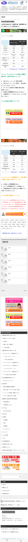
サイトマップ (5, 432)
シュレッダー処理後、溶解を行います (11, 392)
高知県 (9, 254)
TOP (13, 502)
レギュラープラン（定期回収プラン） (11, 371)
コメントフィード (6, 490)
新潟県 (9, 279)
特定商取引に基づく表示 (7, 444)
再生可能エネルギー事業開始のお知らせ (10, 531)
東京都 (5, 341)
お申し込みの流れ (7, 410)
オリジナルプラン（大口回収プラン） (11, 365)
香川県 (9, 273)
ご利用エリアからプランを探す (8, 338)
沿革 (5, 423)
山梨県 (9, 260)
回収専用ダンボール (8, 404)
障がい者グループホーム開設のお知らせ (10, 528)
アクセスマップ (7, 429)
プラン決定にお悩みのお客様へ (10, 374)
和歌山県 (9, 267)
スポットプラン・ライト (10, 356)
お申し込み (4, 407)
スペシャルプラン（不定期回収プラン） (12, 362)
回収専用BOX (6, 401)
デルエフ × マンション (8, 380)
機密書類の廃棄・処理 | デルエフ (9, 335)
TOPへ (21, 541)
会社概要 (5, 419)
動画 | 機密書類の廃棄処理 (9, 386)
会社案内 (4, 416)
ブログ (3, 438)
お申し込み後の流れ (9, 359)
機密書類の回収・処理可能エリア (8, 21)
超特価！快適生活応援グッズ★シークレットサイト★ (13, 450)
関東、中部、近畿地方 (8, 344)
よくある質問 (5, 435)
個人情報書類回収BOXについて (8, 377)
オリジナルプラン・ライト (10, 368)
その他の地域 (6, 347)
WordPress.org (5, 493)
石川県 (9, 247)
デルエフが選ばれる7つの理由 (10, 395)
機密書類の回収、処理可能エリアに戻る (12, 233)
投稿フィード (5, 487)
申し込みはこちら (14, 69)
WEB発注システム (6, 447)
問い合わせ (4, 413)
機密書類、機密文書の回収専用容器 (9, 398)
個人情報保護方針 (6, 441)
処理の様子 (4, 383)
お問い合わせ (14, 171)
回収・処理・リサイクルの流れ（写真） (12, 389)
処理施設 (5, 426)
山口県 (25, 290)
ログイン (4, 484)
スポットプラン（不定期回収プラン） (11, 353)
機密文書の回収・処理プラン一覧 (9, 350)
